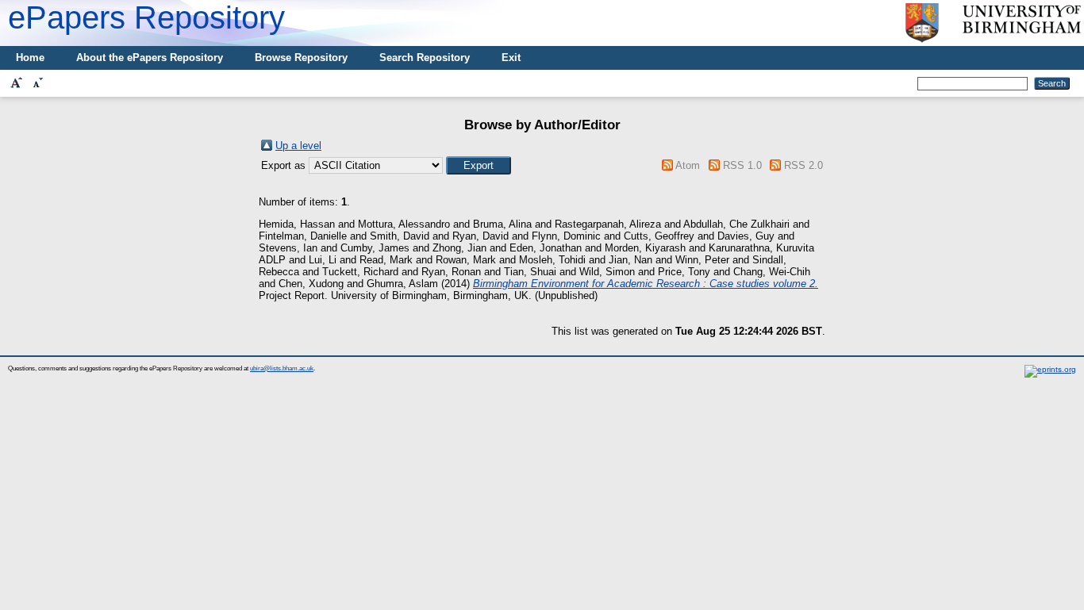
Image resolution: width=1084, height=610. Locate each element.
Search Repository (424, 57)
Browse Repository (301, 57)
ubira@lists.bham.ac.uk (281, 368)
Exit (511, 57)
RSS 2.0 (803, 165)
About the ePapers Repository (149, 57)
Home (30, 57)
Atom (687, 165)
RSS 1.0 (742, 165)
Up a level (298, 146)
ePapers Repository (146, 17)
